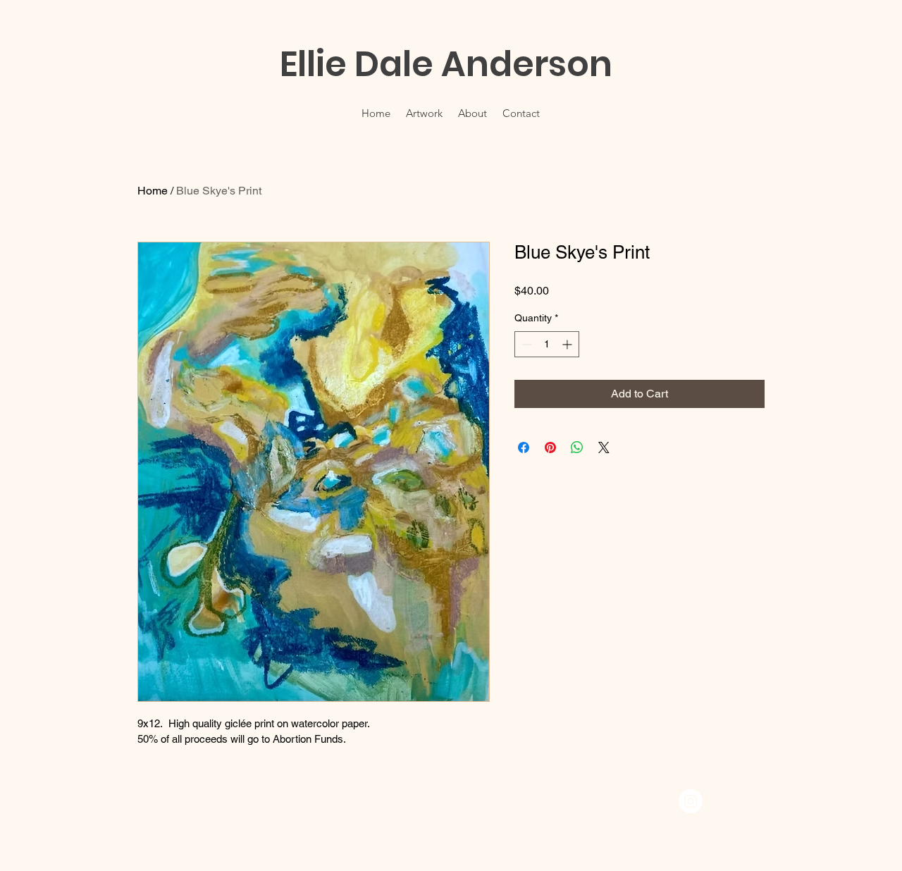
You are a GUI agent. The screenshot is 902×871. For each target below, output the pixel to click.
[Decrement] (525, 344)
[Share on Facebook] (523, 447)
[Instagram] (691, 801)
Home (152, 190)
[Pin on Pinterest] (550, 447)
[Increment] (568, 344)
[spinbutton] (547, 344)
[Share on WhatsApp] (577, 447)
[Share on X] (603, 447)
